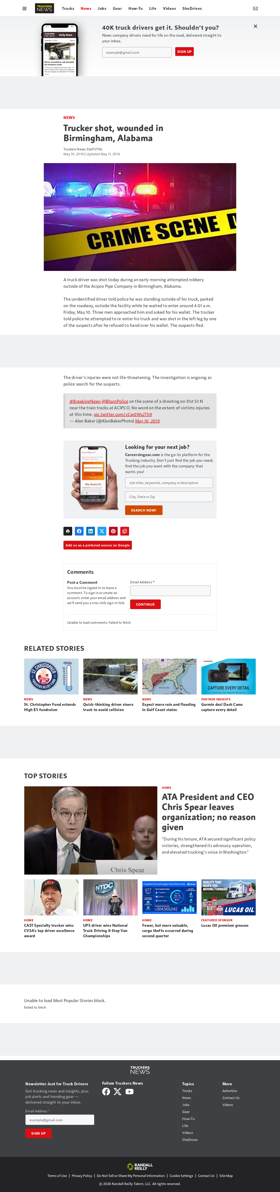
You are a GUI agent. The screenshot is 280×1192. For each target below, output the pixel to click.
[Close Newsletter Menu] (255, 26)
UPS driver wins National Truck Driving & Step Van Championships (105, 930)
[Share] (79, 531)
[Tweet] (102, 531)
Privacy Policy (82, 1175)
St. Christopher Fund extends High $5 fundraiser (50, 707)
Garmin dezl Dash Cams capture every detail (222, 707)
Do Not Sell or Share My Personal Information (131, 1175)
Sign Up (184, 51)
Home (166, 787)
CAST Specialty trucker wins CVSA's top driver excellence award (49, 930)
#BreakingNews (85, 401)
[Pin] (113, 531)
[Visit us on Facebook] (106, 1091)
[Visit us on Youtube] (129, 1091)
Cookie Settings (181, 1175)
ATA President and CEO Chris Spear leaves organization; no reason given (209, 812)
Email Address (142, 582)
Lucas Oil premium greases (224, 925)
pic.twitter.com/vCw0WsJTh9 (123, 414)
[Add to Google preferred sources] (124, 531)
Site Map (226, 1175)
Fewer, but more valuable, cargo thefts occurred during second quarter (167, 930)
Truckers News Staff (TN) (82, 149)
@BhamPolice (115, 401)
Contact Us (206, 1175)
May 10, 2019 (147, 421)
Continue (145, 604)
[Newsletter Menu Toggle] (255, 8)
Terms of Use (57, 1175)
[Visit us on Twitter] (118, 1091)
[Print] (67, 531)
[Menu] (24, 8)
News (69, 117)
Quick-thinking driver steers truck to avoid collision (108, 707)
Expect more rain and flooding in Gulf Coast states (169, 707)
